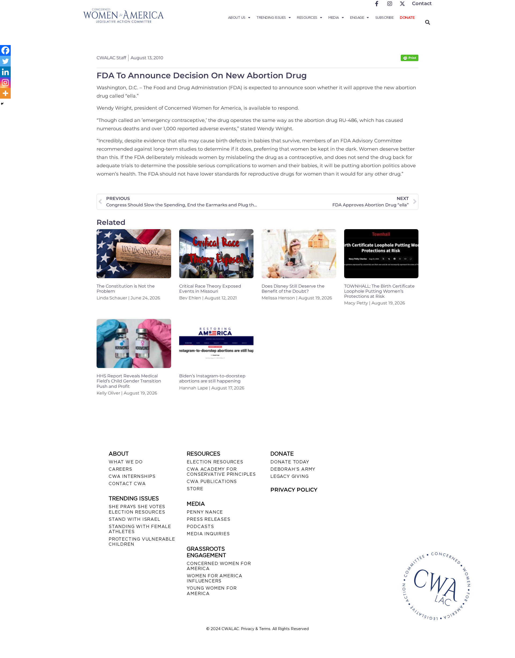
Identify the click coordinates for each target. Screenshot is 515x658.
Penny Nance (205, 512)
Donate (407, 18)
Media (333, 18)
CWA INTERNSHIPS (132, 476)
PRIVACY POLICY (293, 489)
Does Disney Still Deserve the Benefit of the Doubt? (293, 289)
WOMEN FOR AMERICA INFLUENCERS (214, 578)
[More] (5, 93)
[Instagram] (5, 82)
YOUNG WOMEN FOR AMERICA (212, 591)
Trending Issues (271, 18)
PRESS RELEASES (208, 519)
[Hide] (2, 104)
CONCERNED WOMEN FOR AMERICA (219, 566)
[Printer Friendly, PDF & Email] (409, 59)
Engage (357, 18)
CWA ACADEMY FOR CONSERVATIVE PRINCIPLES (221, 472)
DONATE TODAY (289, 461)
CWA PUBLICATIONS (212, 481)
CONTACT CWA (127, 483)
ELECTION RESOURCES (215, 461)
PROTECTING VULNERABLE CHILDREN (142, 542)
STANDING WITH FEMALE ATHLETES (140, 529)
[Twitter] (5, 61)
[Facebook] (5, 50)
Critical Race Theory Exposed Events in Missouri (210, 289)
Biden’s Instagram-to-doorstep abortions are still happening (212, 378)
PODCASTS (200, 526)
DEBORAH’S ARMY (292, 469)
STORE (195, 488)
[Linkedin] (5, 71)
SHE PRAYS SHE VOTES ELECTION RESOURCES (137, 509)
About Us (236, 18)
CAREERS (120, 469)
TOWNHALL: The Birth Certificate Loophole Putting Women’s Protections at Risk (379, 291)
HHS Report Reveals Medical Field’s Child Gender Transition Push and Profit (129, 381)
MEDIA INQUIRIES (208, 533)
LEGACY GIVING (289, 476)
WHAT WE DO (126, 461)
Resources (307, 18)
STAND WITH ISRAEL (134, 519)
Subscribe (384, 18)
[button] (427, 22)
